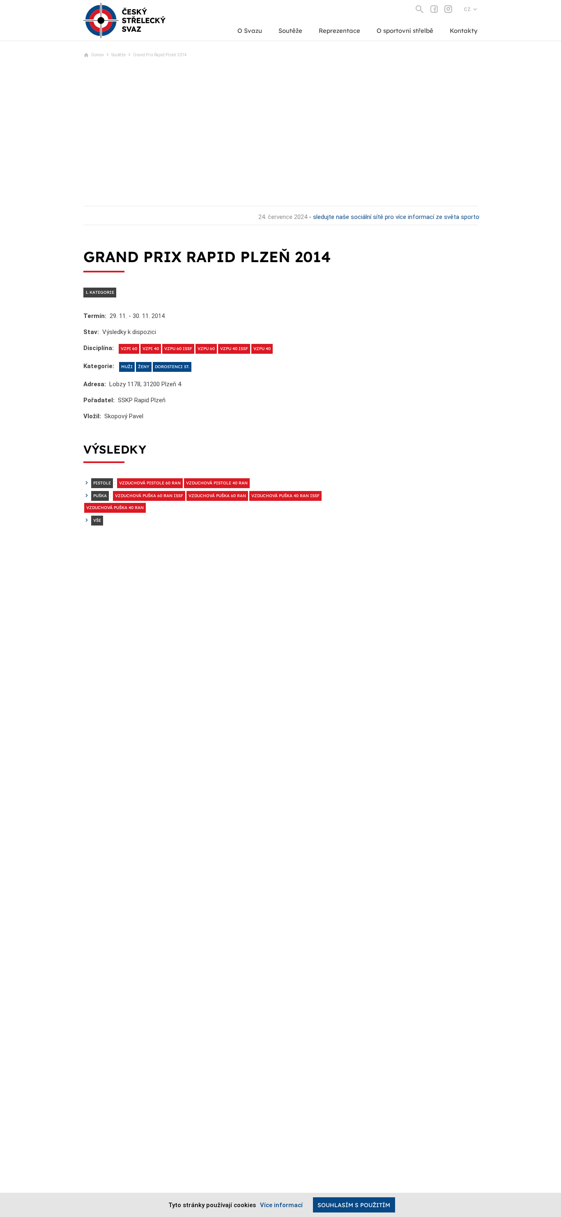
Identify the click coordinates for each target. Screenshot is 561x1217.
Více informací (281, 1205)
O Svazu (249, 31)
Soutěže (290, 31)
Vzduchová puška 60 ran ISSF (149, 495)
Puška (100, 495)
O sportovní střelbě (405, 31)
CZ (467, 9)
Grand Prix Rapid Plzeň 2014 (160, 55)
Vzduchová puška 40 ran (115, 507)
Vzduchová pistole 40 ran (217, 483)
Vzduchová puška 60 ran (217, 495)
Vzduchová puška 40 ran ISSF (285, 495)
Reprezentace (339, 31)
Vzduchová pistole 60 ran (150, 483)
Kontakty (464, 31)
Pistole (102, 483)
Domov (97, 55)
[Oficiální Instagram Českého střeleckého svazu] (448, 9)
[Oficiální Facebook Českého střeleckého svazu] (434, 9)
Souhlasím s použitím (353, 1205)
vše (97, 520)
